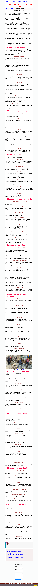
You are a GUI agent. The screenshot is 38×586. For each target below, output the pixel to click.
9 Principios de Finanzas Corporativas (15, 557)
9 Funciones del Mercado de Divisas (15, 554)
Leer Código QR (7, 583)
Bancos (23, 1)
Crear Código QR (13, 583)
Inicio (7, 1)
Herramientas (28, 1)
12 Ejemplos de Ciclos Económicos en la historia (17, 553)
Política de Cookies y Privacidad (22, 583)
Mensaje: (16, 572)
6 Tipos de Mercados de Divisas (14, 551)
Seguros (19, 1)
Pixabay (23, 369)
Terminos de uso (30, 583)
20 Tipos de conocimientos (13, 559)
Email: (16, 569)
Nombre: (16, 566)
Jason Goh (19, 369)
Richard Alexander (12, 542)
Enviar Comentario (17, 579)
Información (12, 8)
